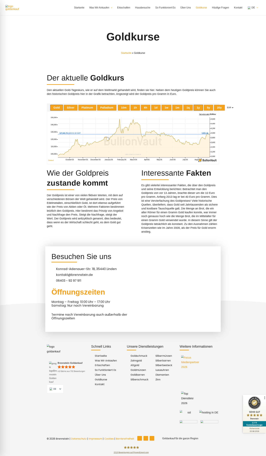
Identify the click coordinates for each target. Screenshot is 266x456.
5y (208, 107)
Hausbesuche (142, 7)
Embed (51, 160)
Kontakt (238, 7)
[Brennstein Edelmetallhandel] (14, 7)
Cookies (109, 438)
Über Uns (185, 7)
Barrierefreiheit (125, 438)
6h (145, 107)
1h (135, 107)
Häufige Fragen (220, 7)
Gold (56, 107)
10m (124, 107)
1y (198, 107)
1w (166, 107)
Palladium (106, 107)
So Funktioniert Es (165, 7)
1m (177, 107)
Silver (70, 107)
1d (155, 107)
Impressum (95, 438)
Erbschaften (123, 7)
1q (188, 107)
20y (219, 107)
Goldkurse (201, 7)
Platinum (87, 107)
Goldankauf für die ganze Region (180, 438)
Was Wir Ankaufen (99, 7)
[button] (110, 7)
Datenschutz (79, 438)
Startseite (79, 7)
